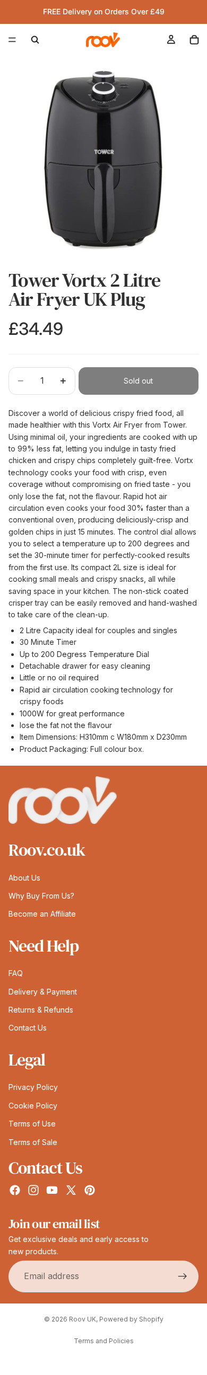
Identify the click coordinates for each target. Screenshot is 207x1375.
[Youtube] (52, 1190)
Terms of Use (32, 1123)
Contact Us (27, 1027)
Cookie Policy (32, 1105)
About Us (24, 877)
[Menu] (12, 40)
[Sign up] (182, 1276)
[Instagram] (33, 1190)
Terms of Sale (32, 1141)
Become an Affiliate (42, 913)
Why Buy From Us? (41, 895)
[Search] (35, 39)
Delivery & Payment (42, 991)
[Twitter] (71, 1190)
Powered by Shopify (131, 1319)
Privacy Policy (33, 1087)
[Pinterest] (89, 1190)
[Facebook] (14, 1190)
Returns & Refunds (40, 1009)
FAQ (15, 973)
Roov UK (82, 1319)
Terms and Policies (104, 1341)
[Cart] (194, 39)
